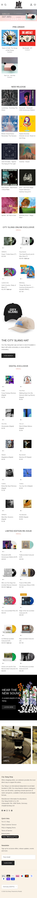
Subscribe (8, 863)
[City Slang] (18, 4)
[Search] (6, 5)
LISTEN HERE (8, 707)
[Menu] (2, 5)
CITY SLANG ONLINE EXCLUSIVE (18, 227)
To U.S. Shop (6, 821)
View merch (8, 355)
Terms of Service (7, 830)
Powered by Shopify (16, 891)
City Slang (8, 891)
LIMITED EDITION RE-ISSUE (18, 531)
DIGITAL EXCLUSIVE (18, 366)
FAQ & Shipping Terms (9, 827)
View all (18, 230)
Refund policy (6, 833)
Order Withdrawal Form (10, 837)
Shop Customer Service (9, 824)
